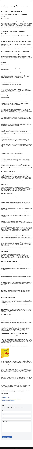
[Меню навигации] (31, 1)
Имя (3, 410)
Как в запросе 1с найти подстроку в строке (8, 400)
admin (3, 7)
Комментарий (4, 421)
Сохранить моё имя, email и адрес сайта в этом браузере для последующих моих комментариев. (15, 435)
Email (3, 414)
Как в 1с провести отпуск (5, 397)
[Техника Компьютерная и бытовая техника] (3, 1)
